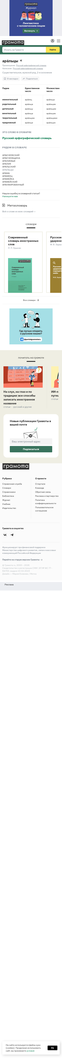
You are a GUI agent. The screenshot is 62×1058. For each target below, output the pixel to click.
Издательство (9, 508)
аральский (9, 166)
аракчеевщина (11, 158)
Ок (52, 1048)
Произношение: (8, 65)
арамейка (8, 179)
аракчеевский (10, 155)
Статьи (6, 407)
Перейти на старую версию (21, 559)
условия (30, 1050)
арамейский (9, 182)
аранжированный (13, 184)
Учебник (6, 504)
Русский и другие (22, 407)
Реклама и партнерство (47, 496)
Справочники (8, 492)
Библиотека (8, 496)
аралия (6, 164)
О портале (40, 484)
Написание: (7, 68)
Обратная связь (43, 492)
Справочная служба (12, 484)
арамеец (7, 176)
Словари (6, 488)
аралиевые (8, 161)
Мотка (33, 574)
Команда (39, 488)
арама (6, 173)
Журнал (6, 500)
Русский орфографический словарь (27, 138)
